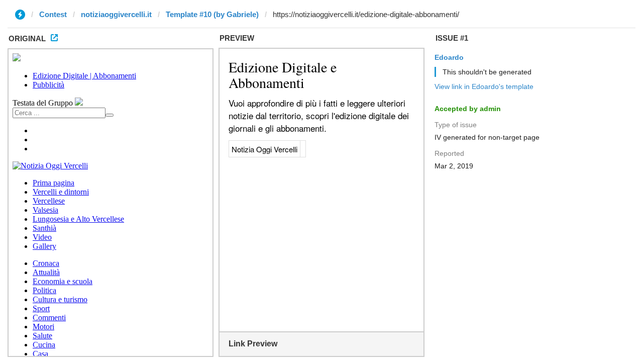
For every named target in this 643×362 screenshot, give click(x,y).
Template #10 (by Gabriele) (212, 14)
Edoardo (449, 57)
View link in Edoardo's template (484, 86)
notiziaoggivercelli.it (116, 14)
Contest (53, 14)
